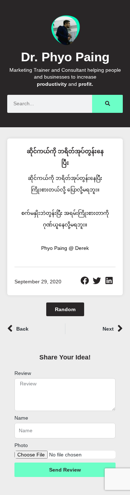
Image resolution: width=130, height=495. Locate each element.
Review (22, 373)
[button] (85, 281)
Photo (21, 445)
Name (21, 418)
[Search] (107, 104)
